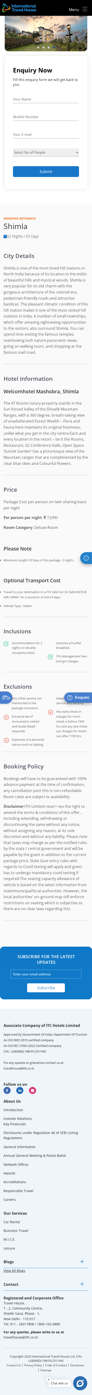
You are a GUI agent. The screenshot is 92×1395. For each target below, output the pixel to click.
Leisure (9, 1248)
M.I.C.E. (9, 1239)
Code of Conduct (56, 1365)
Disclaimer (77, 1365)
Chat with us (59, 1383)
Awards (9, 1173)
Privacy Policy (33, 1365)
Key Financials (15, 1124)
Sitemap (45, 1370)
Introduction (13, 1110)
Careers (10, 1199)
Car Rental (12, 1222)
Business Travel (16, 1230)
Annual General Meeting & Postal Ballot (35, 1155)
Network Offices (16, 1164)
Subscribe (46, 987)
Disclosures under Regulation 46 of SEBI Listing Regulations (41, 1135)
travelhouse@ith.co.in (19, 1068)
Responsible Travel (18, 1191)
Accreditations (15, 1182)
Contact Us (14, 1365)
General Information (20, 1147)
